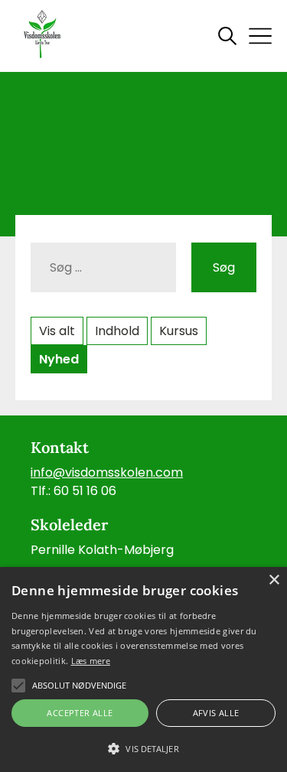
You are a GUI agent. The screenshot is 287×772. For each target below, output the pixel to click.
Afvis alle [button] (216, 712)
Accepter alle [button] (80, 712)
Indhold (117, 331)
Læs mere (90, 660)
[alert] (143, 669)
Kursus (178, 331)
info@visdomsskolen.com (107, 472)
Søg (224, 267)
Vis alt (57, 331)
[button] (143, 747)
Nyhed (59, 359)
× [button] (273, 580)
